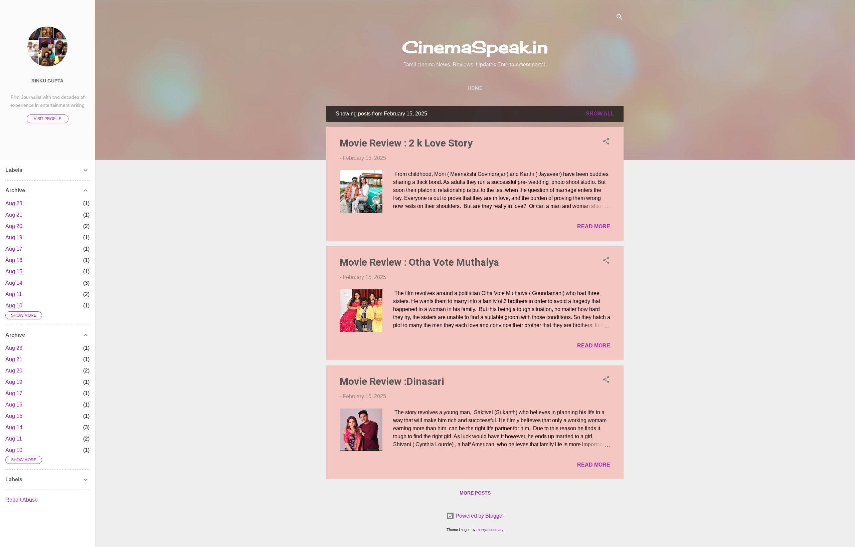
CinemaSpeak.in (475, 47)
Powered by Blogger (479, 516)
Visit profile (47, 118)
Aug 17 (13, 249)
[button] (606, 142)
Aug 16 (13, 260)
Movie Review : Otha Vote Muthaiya (419, 262)
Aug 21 (13, 215)
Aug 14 (13, 283)
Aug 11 (13, 294)
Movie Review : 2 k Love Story (406, 143)
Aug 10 (13, 305)
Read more (593, 226)
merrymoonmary (490, 530)
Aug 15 (13, 271)
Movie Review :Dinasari (392, 381)
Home (475, 88)
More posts (475, 493)
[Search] (620, 18)
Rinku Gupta (47, 80)
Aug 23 (13, 203)
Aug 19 (13, 237)
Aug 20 (13, 226)
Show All (600, 113)
